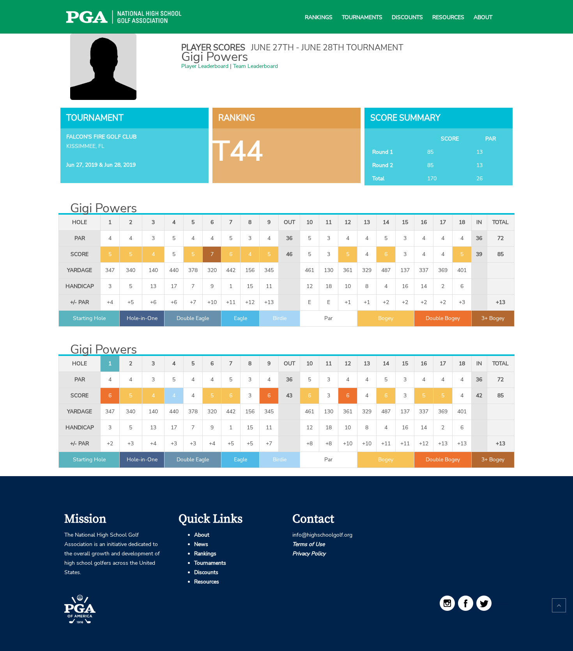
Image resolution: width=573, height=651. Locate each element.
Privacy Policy (308, 553)
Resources (448, 8)
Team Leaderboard (255, 66)
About (483, 8)
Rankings (318, 8)
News (201, 544)
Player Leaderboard (204, 66)
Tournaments (362, 8)
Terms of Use (308, 544)
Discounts (407, 8)
